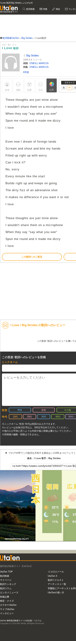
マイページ (5, 580)
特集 (45, 9)
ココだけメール (56, 571)
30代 (43, 416)
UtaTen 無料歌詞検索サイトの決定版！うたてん (21, 620)
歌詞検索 (30, 9)
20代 (29, 416)
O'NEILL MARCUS (39, 63)
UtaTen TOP (6, 571)
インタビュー (7, 613)
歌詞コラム (5, 588)
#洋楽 (26, 72)
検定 (57, 9)
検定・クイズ (7, 601)
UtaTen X (52, 576)
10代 (15, 416)
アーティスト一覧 (57, 584)
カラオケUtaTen (8, 605)
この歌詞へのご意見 (32, 256)
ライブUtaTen (7, 609)
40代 (57, 416)
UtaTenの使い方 (56, 592)
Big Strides (32, 55)
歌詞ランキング (8, 584)
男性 (19, 410)
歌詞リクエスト (56, 580)
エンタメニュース (9, 592)
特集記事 (4, 596)
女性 (43, 410)
